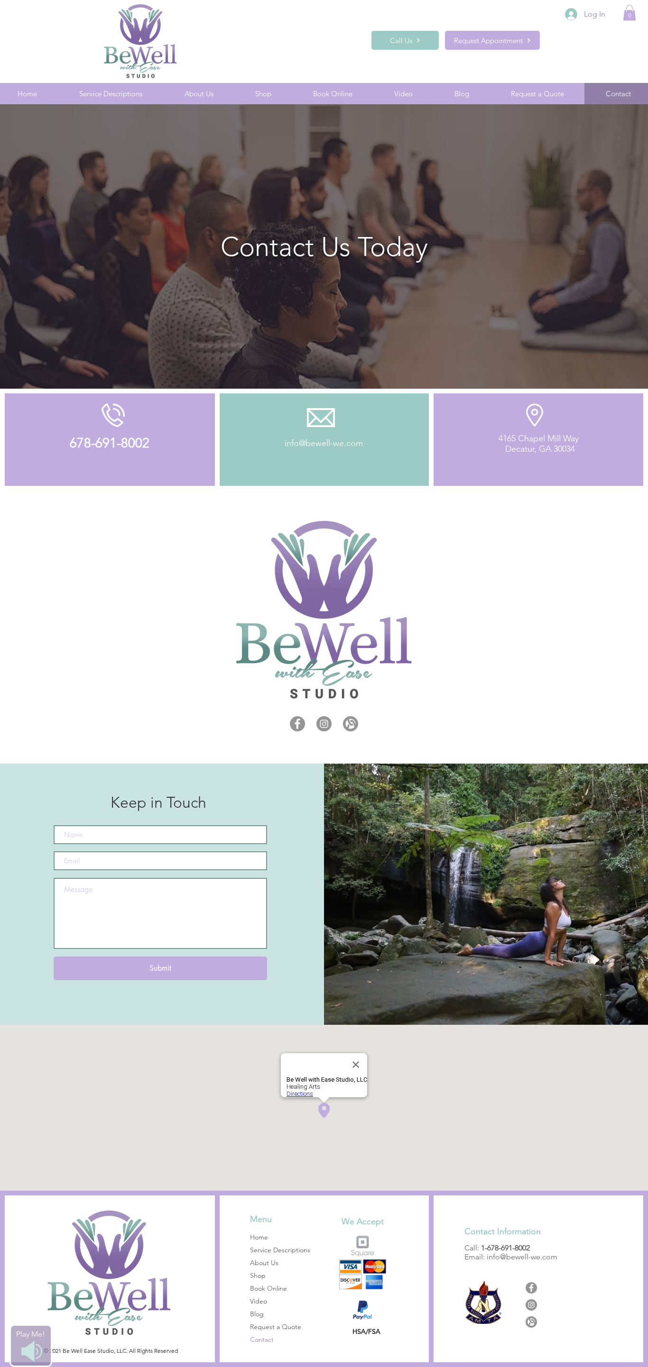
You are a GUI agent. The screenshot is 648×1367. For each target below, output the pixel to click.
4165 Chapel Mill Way (539, 438)
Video (258, 1301)
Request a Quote (275, 1326)
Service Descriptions (280, 1250)
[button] (629, 12)
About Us (264, 1262)
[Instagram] (324, 723)
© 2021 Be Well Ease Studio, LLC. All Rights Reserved (111, 1350)
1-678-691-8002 (505, 1247)
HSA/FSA (366, 1331)
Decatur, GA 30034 (539, 449)
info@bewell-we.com (324, 443)
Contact (262, 1339)
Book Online (268, 1288)
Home (259, 1237)
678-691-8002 (109, 443)
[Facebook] (297, 723)
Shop (258, 1275)
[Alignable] (350, 723)
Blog (257, 1314)
